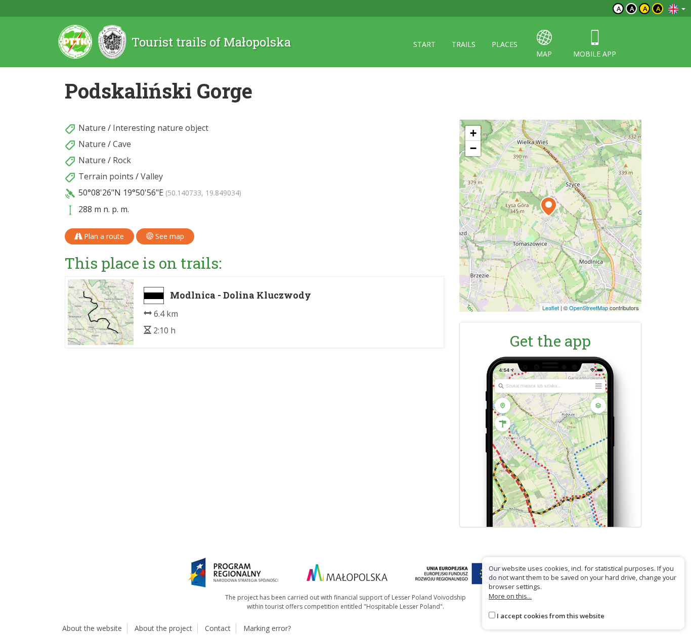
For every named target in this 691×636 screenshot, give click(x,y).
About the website (92, 628)
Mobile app (594, 54)
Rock (122, 160)
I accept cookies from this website (550, 615)
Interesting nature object (160, 127)
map (544, 54)
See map (168, 236)
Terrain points (106, 176)
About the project (163, 628)
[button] (548, 207)
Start (424, 44)
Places (504, 44)
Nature (92, 127)
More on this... (510, 596)
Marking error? (267, 628)
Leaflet (550, 308)
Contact (218, 628)
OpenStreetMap (588, 308)
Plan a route (103, 236)
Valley (152, 176)
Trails (464, 44)
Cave (122, 144)
